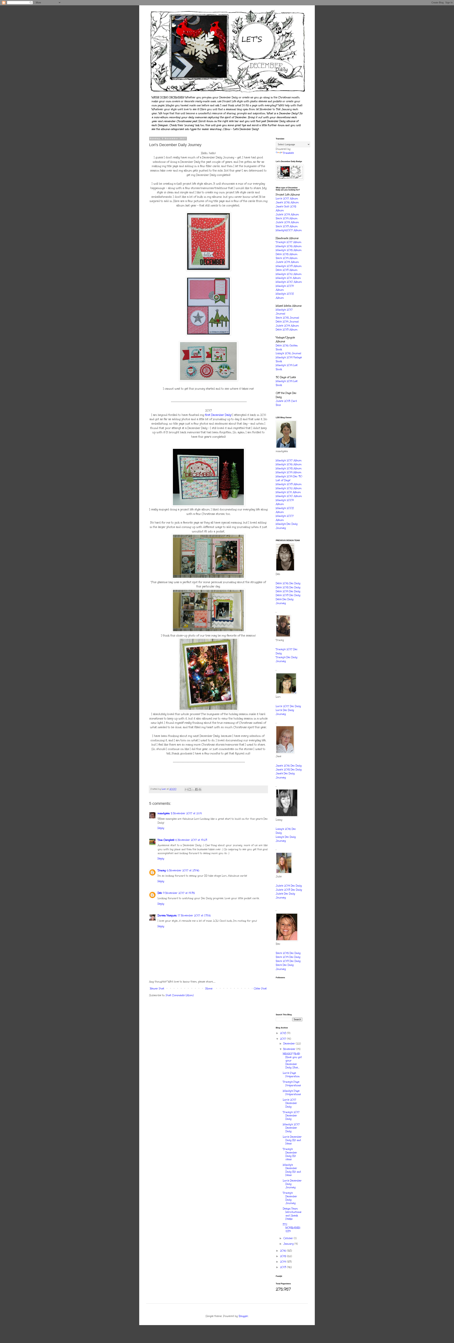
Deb (160, 893)
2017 (283, 1038)
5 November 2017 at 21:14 (186, 813)
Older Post (260, 988)
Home (209, 988)
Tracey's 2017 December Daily (291, 1116)
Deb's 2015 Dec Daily (288, 587)
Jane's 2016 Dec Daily (289, 765)
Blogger (243, 1316)
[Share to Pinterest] (200, 789)
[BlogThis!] (190, 789)
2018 (283, 1033)
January (289, 1243)
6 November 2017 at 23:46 (183, 870)
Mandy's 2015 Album (288, 250)
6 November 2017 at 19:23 (191, 840)
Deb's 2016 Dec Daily (288, 583)
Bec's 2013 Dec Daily (288, 961)
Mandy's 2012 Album (288, 274)
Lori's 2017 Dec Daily (288, 706)
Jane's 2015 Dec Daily (289, 769)
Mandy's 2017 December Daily (291, 1128)
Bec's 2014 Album (286, 218)
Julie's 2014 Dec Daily (289, 885)
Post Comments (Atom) (180, 995)
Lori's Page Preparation (291, 1074)
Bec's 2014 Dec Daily (288, 957)
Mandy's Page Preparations (292, 1092)
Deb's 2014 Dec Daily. (288, 591)
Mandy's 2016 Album (288, 246)
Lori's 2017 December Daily (290, 1103)
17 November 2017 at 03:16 (194, 915)
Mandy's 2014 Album (288, 472)
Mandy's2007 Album (289, 230)
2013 (283, 1267)
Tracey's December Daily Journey (290, 1198)
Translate (288, 153)
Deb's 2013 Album (286, 270)
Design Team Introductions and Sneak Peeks (292, 1214)
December (289, 1043)
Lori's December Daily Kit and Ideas (292, 1140)
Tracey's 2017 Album (288, 242)
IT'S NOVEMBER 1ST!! (291, 1228)
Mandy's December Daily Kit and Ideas (292, 1170)
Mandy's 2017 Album (288, 460)
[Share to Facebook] (196, 789)
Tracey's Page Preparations (292, 1083)
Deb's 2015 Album (286, 254)
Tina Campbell (166, 840)
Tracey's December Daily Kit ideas (290, 1154)
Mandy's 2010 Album (289, 282)
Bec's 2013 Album (287, 226)
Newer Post (157, 988)
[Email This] (186, 789)
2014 (283, 1261)
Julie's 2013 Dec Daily (289, 889)
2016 (283, 1250)
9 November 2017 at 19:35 (179, 893)
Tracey (162, 870)
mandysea (164, 813)
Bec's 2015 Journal (287, 317)
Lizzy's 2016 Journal (288, 353)
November (289, 1049)
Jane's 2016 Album (287, 202)
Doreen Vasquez (167, 915)
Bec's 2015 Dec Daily (288, 953)
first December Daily (218, 415)
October (288, 1238)
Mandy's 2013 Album (288, 266)
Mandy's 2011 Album (288, 278)
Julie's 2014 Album (287, 214)
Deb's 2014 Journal (287, 321)
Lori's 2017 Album (287, 198)
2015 (283, 1256)
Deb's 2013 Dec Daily (288, 595)
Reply (161, 828)
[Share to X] (193, 789)
